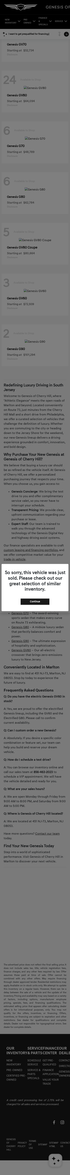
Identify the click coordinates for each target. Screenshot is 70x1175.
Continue (35, 601)
